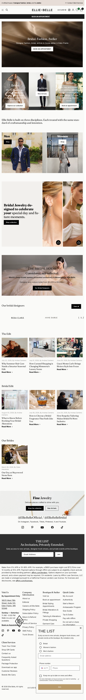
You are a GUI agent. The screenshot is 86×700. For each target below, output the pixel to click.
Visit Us (46, 596)
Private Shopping (50, 620)
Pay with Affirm (69, 618)
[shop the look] (58, 242)
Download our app (9, 667)
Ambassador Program (72, 607)
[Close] (80, 628)
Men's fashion (48, 651)
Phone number (44, 663)
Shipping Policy (28, 610)
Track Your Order (9, 646)
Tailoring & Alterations (52, 616)
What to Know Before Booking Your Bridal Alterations (15, 410)
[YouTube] (42, 527)
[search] (7, 10)
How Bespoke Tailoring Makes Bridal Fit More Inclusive (70, 409)
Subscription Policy (30, 613)
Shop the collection (35, 508)
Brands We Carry (9, 675)
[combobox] (44, 668)
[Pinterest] (32, 527)
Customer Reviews (9, 671)
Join (59, 554)
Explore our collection (15, 105)
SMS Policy (27, 631)
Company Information (28, 593)
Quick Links (68, 592)
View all (76, 306)
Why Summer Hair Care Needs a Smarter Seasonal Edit (15, 357)
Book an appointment (69, 105)
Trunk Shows (27, 635)
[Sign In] (73, 10)
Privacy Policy (28, 627)
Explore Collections (3, 10)
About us (26, 598)
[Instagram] (22, 527)
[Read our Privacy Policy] (78, 679)
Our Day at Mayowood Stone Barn (15, 463)
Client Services (8, 642)
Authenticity (68, 600)
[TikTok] (62, 527)
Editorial (25, 602)
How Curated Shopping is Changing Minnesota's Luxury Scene (42, 357)
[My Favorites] (77, 10)
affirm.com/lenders (39, 573)
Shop (8, 142)
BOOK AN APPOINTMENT (42, 49)
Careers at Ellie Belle (30, 606)
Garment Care (48, 624)
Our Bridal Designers (42, 288)
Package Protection (10, 663)
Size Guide (67, 611)
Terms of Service (29, 623)
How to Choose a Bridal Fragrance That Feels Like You (42, 409)
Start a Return (68, 603)
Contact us (6, 653)
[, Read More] (69, 10)
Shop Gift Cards (8, 650)
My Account (68, 596)
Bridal (45, 643)
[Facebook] (52, 527)
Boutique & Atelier (51, 592)
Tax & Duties (68, 615)
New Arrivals (42, 94)
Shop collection (11, 222)
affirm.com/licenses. (24, 581)
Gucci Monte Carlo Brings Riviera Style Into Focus (70, 355)
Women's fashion (49, 647)
